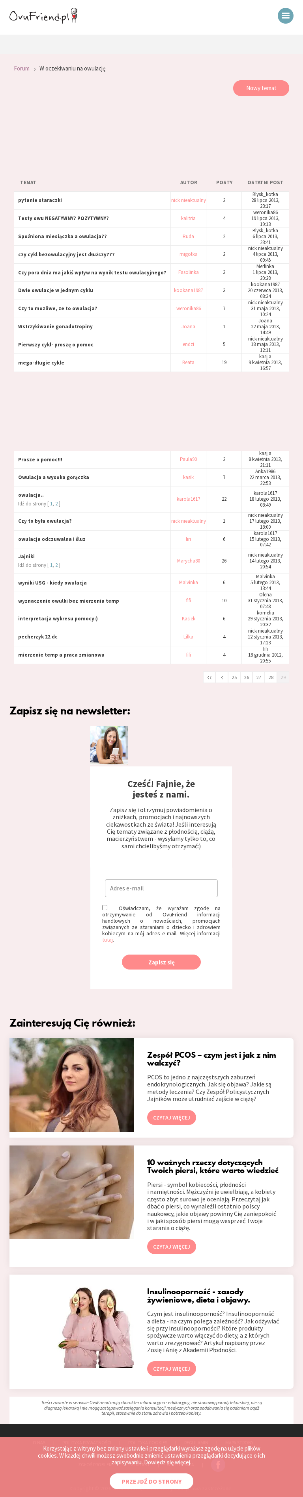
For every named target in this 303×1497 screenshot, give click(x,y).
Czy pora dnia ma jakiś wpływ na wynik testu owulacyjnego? (92, 272)
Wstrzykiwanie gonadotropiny (55, 326)
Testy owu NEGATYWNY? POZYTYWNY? (63, 218)
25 (234, 677)
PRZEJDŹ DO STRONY (151, 1481)
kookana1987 (188, 291)
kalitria (188, 219)
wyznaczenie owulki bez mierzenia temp (68, 601)
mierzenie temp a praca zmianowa (61, 654)
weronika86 (188, 309)
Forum (22, 68)
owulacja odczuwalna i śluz (52, 539)
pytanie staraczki (40, 200)
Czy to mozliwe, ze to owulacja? (57, 308)
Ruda (188, 237)
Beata (188, 363)
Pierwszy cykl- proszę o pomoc (56, 344)
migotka (189, 254)
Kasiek (188, 619)
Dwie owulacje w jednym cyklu (55, 290)
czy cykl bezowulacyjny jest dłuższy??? (66, 254)
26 (246, 677)
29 (283, 677)
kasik (188, 478)
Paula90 (188, 460)
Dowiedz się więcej (167, 1462)
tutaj (107, 939)
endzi (188, 345)
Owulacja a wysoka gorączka (53, 477)
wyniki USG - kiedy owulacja (52, 582)
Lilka (188, 637)
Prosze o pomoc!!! (40, 459)
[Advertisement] (151, 135)
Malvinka (188, 583)
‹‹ (209, 676)
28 (271, 677)
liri (188, 539)
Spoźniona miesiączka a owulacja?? (62, 236)
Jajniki (26, 556)
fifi (188, 601)
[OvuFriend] (43, 21)
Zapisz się (161, 962)
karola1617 (188, 499)
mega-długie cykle (41, 362)
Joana (188, 327)
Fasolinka (188, 273)
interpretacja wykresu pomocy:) (58, 618)
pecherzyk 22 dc (38, 636)
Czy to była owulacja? (45, 521)
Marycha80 (188, 561)
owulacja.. (31, 495)
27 (258, 677)
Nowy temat (261, 88)
